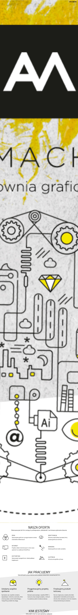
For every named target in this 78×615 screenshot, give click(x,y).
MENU (74, 2)
